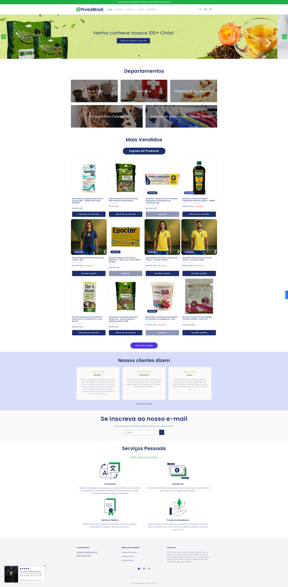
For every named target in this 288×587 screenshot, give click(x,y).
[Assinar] (161, 432)
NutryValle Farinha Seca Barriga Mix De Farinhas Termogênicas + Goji (162, 318)
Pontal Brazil (140, 583)
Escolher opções (89, 273)
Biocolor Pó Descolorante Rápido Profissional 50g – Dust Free (197, 318)
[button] (120, 9)
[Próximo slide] (284, 36)
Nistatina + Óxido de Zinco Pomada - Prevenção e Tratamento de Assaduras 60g (162, 201)
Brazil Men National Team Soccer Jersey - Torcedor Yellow (197, 259)
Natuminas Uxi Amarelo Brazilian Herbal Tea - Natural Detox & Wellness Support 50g (123, 319)
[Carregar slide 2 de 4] (142, 55)
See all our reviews (144, 403)
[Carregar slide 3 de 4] (145, 55)
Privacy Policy (128, 556)
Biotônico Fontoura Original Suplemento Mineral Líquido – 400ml (198, 200)
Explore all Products (144, 151)
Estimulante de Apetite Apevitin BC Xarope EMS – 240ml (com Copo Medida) (87, 201)
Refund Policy (128, 560)
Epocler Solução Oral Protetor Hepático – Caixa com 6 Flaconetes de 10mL (125, 260)
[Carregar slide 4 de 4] (149, 55)
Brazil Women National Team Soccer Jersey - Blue (88, 259)
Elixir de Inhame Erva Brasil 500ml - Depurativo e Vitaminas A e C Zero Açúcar (87, 319)
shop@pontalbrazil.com (87, 552)
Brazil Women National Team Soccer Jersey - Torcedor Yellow (162, 259)
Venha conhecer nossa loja (144, 457)
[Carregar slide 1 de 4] (139, 55)
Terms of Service (129, 552)
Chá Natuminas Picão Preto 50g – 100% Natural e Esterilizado (124, 200)
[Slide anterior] (3, 36)
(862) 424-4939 (83, 556)
